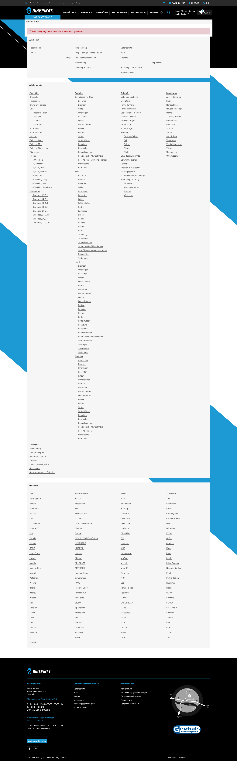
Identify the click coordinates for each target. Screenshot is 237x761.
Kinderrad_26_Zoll (40, 219)
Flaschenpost (178, 3)
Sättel (80, 136)
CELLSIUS (125, 518)
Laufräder (82, 211)
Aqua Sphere (35, 498)
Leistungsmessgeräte (39, 464)
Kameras (33, 460)
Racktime (170, 583)
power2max (80, 578)
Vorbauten (83, 167)
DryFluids (125, 528)
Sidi (31, 603)
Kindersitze (126, 124)
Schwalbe (79, 597)
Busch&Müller (81, 513)
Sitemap (124, 57)
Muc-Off (124, 568)
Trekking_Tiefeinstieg (38, 148)
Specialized (80, 607)
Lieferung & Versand (84, 67)
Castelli (78, 518)
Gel (125, 140)
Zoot (168, 637)
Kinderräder (34, 191)
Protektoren (171, 120)
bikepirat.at (126, 503)
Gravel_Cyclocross (37, 105)
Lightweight (126, 553)
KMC (123, 548)
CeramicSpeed (173, 518)
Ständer (36, 120)
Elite (31, 533)
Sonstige (33, 607)
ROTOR (169, 593)
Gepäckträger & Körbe (131, 113)
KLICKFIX (79, 548)
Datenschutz (126, 48)
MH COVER (80, 563)
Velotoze (33, 632)
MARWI (124, 558)
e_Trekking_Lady (40, 179)
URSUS (124, 627)
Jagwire (170, 543)
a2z (31, 493)
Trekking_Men (35, 144)
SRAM (32, 612)
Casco (32, 518)
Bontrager (125, 508)
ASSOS (78, 498)
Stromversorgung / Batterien (42, 472)
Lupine (32, 558)
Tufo (123, 622)
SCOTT (124, 597)
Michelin (124, 563)
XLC (31, 637)
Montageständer (131, 187)
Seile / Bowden (85, 340)
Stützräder (37, 124)
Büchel (32, 513)
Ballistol (32, 503)
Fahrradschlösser (128, 109)
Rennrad (33, 136)
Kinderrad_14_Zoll (40, 199)
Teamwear (171, 140)
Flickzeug (128, 183)
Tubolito (78, 622)
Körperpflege (126, 128)
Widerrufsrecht (127, 72)
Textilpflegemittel (174, 144)
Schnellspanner (85, 152)
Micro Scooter (172, 563)
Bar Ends (82, 101)
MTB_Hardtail (35, 132)
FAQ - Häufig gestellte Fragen (88, 53)
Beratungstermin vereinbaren (68, 3)
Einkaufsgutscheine (129, 97)
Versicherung (81, 48)
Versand (63, 757)
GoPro (169, 538)
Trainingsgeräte (128, 171)
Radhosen (170, 124)
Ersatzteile (125, 101)
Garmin (32, 538)
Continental (34, 523)
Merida (32, 563)
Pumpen (127, 191)
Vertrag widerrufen (37, 741)
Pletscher (33, 578)
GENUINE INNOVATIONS (86, 538)
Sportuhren (34, 468)
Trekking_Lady (36, 140)
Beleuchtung (35, 448)
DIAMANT (34, 528)
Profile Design (172, 578)
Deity (168, 523)
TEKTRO (79, 617)
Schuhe (169, 128)
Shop (207, 3)
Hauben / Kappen (174, 109)
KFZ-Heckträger (128, 120)
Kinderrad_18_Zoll (40, 207)
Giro (122, 538)
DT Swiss (170, 528)
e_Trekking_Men (40, 183)
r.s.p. (123, 583)
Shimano (170, 597)
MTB (77, 171)
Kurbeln (81, 207)
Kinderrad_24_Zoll (41, 215)
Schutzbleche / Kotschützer (90, 156)
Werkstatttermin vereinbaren (42, 3)
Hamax (32, 543)
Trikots (169, 148)
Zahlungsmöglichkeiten (85, 57)
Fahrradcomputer (37, 452)
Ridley (169, 588)
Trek (31, 622)
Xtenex (78, 637)
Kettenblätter (84, 203)
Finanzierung (81, 62)
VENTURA (79, 632)
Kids (31, 109)
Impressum (157, 62)
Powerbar (33, 642)
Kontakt (195, 3)
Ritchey (32, 593)
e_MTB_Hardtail (39, 171)
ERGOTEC (125, 533)
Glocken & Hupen (128, 116)
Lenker (81, 215)
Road (77, 262)
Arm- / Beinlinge (173, 97)
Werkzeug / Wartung (130, 179)
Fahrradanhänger (128, 105)
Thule (123, 617)
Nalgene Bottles (173, 568)
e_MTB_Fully (38, 167)
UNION (32, 627)
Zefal (123, 637)
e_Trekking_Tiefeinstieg (43, 187)
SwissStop (125, 612)
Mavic (169, 558)
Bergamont (80, 503)
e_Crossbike (38, 160)
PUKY (77, 583)
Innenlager (83, 113)
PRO (123, 578)
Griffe (80, 109)
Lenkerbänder (84, 301)
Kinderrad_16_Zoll (40, 203)
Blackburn (34, 508)
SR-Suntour (171, 607)
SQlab (123, 607)
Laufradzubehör (85, 124)
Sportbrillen (171, 136)
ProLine (32, 583)
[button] (164, 3)
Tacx (31, 617)
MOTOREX (80, 568)
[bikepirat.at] (39, 10)
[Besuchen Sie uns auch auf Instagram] (36, 748)
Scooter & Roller (40, 113)
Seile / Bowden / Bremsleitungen (92, 160)
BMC (77, 508)
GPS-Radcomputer (37, 456)
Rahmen (81, 222)
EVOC (169, 533)
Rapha (32, 588)
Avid (123, 498)
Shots (126, 152)
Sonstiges (37, 116)
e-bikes (32, 156)
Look (168, 553)
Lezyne (78, 553)
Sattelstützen (84, 140)
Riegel (126, 148)
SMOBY (169, 603)
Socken (169, 132)
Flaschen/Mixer (131, 136)
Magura (78, 558)
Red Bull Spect (81, 588)
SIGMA (78, 603)
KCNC (32, 548)
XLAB (168, 632)
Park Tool (125, 573)
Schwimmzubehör (129, 160)
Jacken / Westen (173, 116)
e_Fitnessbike (39, 163)
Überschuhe (171, 152)
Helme (169, 113)
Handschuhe (172, 105)
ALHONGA (171, 493)
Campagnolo (172, 513)
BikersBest (171, 503)
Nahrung (125, 132)
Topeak (169, 617)
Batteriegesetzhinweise (131, 67)
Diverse (78, 528)
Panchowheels (81, 573)
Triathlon (79, 356)
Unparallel (79, 627)
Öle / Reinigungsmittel (130, 156)
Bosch (169, 508)
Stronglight (80, 612)
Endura (78, 533)
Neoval (32, 573)
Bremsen (82, 105)
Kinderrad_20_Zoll (40, 211)
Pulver (126, 144)
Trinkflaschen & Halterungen (133, 175)
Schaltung (82, 144)
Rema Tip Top (127, 588)
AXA (168, 498)
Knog (168, 548)
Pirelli (168, 573)
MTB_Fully (34, 128)
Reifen (81, 132)
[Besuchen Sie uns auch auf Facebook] (29, 748)
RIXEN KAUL (80, 593)
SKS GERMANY (128, 603)
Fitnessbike (34, 101)
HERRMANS (80, 543)
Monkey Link (35, 568)
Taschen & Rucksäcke (130, 167)
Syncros (170, 612)
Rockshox (125, 593)
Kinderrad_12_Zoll (40, 195)
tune (168, 622)
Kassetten (82, 116)
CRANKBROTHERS (83, 523)
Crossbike (33, 97)
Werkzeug (128, 195)
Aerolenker (83, 360)
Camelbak (125, 513)
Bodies (169, 101)
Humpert (125, 543)
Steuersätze (83, 163)
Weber (124, 632)
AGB (123, 53)
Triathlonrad (34, 152)
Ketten (81, 120)
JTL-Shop (182, 757)
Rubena (32, 597)
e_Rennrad (37, 175)
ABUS (123, 493)
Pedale (81, 128)
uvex (168, 627)
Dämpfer (82, 183)
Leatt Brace (34, 553)
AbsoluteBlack (81, 493)
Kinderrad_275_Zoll (41, 222)
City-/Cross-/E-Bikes (84, 97)
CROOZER (125, 523)
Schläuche (83, 148)
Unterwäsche (172, 156)
